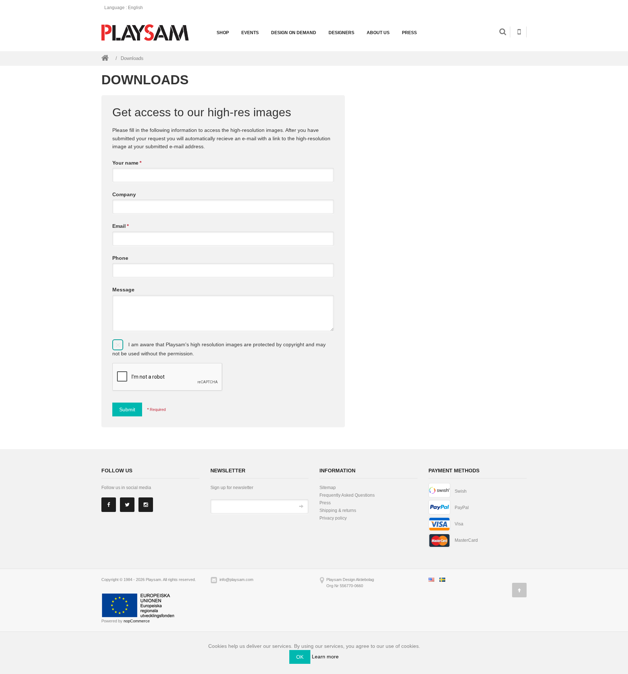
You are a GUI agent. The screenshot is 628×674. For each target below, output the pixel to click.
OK (299, 657)
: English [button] (124, 7)
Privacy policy (333, 518)
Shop (223, 32)
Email (120, 226)
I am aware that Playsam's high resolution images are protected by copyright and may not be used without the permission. (219, 348)
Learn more (325, 656)
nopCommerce (137, 621)
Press (409, 32)
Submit (127, 409)
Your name (126, 163)
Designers (341, 32)
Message (123, 289)
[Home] (105, 58)
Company (124, 194)
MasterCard (466, 540)
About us (378, 32)
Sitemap (327, 487)
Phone (120, 258)
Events (250, 32)
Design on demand (293, 32)
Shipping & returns (337, 510)
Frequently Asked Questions (347, 495)
